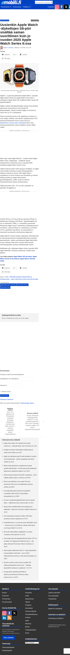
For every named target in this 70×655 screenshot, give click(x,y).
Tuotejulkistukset (30, 630)
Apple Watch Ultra (5, 287)
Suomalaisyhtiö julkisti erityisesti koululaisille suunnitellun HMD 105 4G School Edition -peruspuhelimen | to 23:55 (17, 493)
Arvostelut (28, 592)
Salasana (3, 385)
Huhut (27, 633)
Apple (2, 20)
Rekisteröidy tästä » (28, 403)
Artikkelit (26, 7)
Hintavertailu (17, 7)
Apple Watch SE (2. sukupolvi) (8, 284)
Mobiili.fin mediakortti (55, 608)
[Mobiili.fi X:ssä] (66, 7)
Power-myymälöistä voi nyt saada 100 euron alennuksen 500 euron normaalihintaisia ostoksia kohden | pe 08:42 (18, 484)
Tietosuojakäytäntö (8, 647)
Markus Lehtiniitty (8, 47)
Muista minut (6, 391)
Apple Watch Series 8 (22, 284)
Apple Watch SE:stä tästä (22, 256)
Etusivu (4, 592)
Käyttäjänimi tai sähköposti (9, 379)
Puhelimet (5, 596)
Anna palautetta (53, 596)
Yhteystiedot (52, 599)
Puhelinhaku (6, 599)
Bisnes (27, 627)
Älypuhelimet (29, 599)
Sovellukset (29, 608)
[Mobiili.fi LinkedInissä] (4, 617)
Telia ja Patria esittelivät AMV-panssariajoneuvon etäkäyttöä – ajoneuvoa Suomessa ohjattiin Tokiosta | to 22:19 (20, 509)
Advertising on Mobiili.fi (55, 618)
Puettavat (6, 20)
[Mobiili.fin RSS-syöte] (9, 617)
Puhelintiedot (5, 7)
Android (27, 617)
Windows (28, 623)
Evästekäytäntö (7, 650)
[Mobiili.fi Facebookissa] (61, 7)
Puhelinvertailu (7, 602)
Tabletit (27, 602)
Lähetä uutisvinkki (54, 592)
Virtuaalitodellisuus (31, 614)
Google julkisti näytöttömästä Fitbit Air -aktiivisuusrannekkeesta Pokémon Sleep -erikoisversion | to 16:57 (16, 574)
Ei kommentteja (35, 20)
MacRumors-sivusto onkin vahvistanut (13, 123)
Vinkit (27, 596)
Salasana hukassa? (6, 399)
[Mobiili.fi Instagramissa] (57, 7)
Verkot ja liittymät (30, 611)
